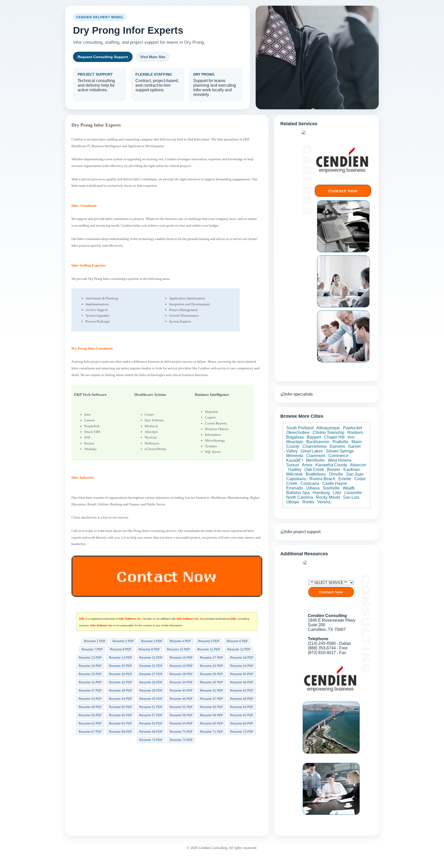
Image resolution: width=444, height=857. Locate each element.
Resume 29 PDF (211, 674)
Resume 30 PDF (241, 674)
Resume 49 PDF (90, 707)
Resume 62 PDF (120, 723)
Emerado (294, 488)
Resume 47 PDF (211, 699)
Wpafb (349, 488)
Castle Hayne (334, 483)
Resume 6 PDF (237, 641)
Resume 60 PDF (241, 715)
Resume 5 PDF (208, 641)
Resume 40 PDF (181, 690)
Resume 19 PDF (90, 666)
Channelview (314, 446)
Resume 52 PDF (181, 707)
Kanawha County (331, 465)
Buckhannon (317, 442)
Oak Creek (314, 469)
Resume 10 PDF (178, 649)
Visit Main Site (152, 57)
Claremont (315, 455)
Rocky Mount (328, 497)
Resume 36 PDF (241, 682)
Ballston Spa (298, 492)
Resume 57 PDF (150, 715)
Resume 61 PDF (90, 723)
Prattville (340, 442)
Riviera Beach (322, 479)
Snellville (331, 488)
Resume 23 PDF (211, 666)
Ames (307, 465)
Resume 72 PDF (241, 732)
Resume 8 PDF (120, 649)
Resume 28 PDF (181, 674)
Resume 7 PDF (92, 649)
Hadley (294, 469)
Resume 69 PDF (150, 732)
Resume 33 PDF (150, 682)
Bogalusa (295, 437)
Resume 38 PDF (120, 690)
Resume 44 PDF (120, 699)
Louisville (353, 492)
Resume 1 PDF (94, 641)
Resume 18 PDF (241, 657)
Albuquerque (328, 428)
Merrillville (315, 460)
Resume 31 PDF (90, 682)
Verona (323, 502)
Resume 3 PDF (151, 641)
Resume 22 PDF (181, 666)
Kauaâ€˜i (294, 460)
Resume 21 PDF (150, 666)
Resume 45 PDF (150, 699)
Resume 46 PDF (181, 699)
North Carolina (299, 497)
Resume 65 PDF (211, 723)
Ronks (308, 502)
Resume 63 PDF (150, 723)
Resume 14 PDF (120, 657)
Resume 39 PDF (150, 690)
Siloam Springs (340, 451)
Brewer (333, 469)
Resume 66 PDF (241, 723)
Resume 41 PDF (211, 690)
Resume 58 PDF (181, 715)
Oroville (336, 474)
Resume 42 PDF (241, 690)
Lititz (337, 492)
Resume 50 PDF (120, 707)
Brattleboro (316, 474)
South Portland (299, 428)
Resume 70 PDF (181, 732)
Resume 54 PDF (241, 707)
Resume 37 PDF (90, 690)
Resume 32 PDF (120, 682)
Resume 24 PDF (241, 666)
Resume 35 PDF (211, 682)
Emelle (344, 479)
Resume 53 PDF (211, 707)
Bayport (314, 437)
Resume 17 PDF (211, 657)
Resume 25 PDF (90, 674)
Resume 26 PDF (120, 674)
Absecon (358, 465)
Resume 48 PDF (241, 699)
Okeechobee (298, 432)
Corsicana (309, 483)
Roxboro (355, 432)
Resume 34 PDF (181, 682)
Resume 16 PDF (181, 657)
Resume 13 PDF (90, 657)
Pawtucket (352, 428)
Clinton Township (328, 432)
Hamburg (321, 492)
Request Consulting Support (103, 57)
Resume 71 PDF (211, 732)
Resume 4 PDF (180, 641)
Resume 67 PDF (90, 732)
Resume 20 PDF (120, 666)
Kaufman (351, 469)
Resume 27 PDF (150, 674)
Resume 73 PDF (150, 740)
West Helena (339, 460)
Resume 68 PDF (120, 732)
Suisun (292, 465)
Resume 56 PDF (120, 715)
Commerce (338, 455)
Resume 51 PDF (150, 707)
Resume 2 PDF (123, 641)
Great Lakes (312, 451)
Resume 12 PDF (239, 649)
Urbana (313, 488)
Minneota (294, 455)
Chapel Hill (334, 437)
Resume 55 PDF (90, 715)
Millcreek (294, 474)
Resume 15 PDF (150, 657)
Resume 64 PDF (181, 723)
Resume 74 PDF (181, 740)
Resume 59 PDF (211, 715)
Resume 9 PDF (149, 649)
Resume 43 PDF (90, 699)
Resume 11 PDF (208, 649)
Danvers (337, 446)
